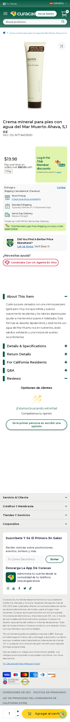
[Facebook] (19, 588)
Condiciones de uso (17, 692)
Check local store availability (26, 199)
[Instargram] (8, 588)
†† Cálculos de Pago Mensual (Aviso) (21, 663)
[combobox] (35, 22)
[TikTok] (30, 588)
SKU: (6, 135)
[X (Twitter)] (24, 588)
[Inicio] (4, 33)
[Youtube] (13, 588)
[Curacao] (23, 13)
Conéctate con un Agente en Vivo (34, 262)
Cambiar (61, 187)
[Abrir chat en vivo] (62, 714)
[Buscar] (63, 21)
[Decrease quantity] (18, 716)
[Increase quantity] (18, 711)
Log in (59, 172)
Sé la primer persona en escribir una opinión (36, 424)
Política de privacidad (49, 692)
